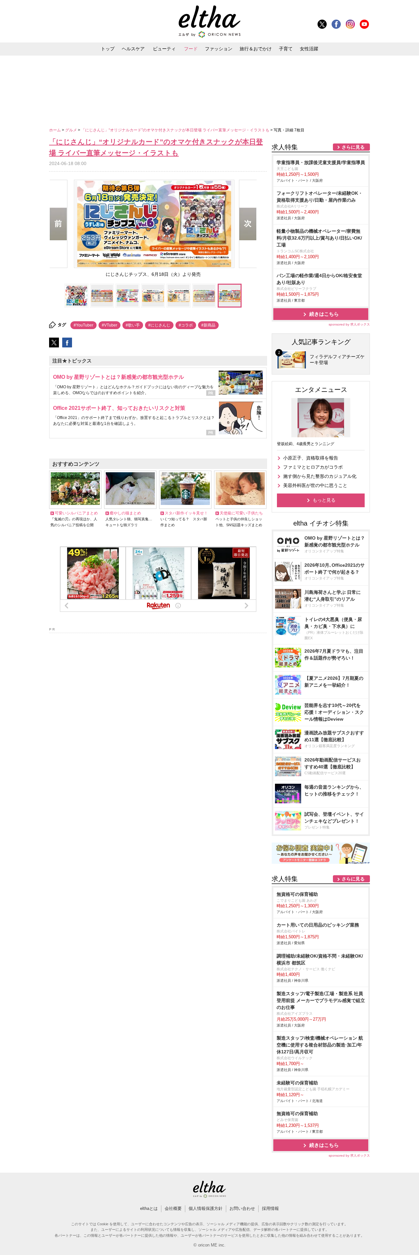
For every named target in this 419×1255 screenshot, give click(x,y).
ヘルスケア (133, 48)
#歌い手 (133, 325)
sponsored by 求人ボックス (349, 324)
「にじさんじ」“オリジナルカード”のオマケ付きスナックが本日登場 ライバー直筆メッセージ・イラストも (175, 130)
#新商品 (208, 325)
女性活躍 (309, 48)
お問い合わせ (242, 1208)
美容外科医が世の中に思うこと (315, 485)
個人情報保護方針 (206, 1208)
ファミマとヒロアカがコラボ (313, 467)
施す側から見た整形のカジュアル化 (319, 476)
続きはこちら (324, 314)
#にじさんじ (159, 325)
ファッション (218, 48)
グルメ (71, 130)
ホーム (55, 130)
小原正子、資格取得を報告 (310, 457)
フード (191, 48)
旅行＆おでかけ (256, 48)
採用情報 (270, 1208)
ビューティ (164, 48)
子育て (286, 48)
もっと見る (324, 500)
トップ (108, 48)
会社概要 (173, 1208)
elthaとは (149, 1208)
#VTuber (109, 325)
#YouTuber (83, 325)
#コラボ (186, 325)
